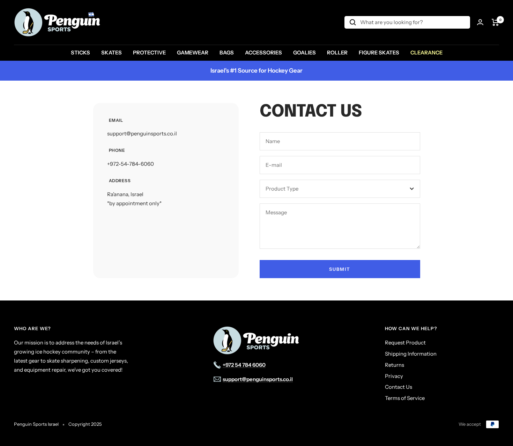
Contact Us (398, 387)
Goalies (304, 52)
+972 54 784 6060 (244, 365)
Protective (149, 52)
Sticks (80, 52)
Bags (227, 52)
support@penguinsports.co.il (142, 133)
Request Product (405, 342)
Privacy (394, 376)
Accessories (263, 52)
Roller (337, 52)
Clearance (426, 52)
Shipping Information (411, 353)
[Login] (480, 22)
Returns (394, 365)
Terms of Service (405, 398)
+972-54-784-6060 (130, 164)
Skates (111, 52)
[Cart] (495, 22)
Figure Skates (379, 52)
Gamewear (192, 52)
